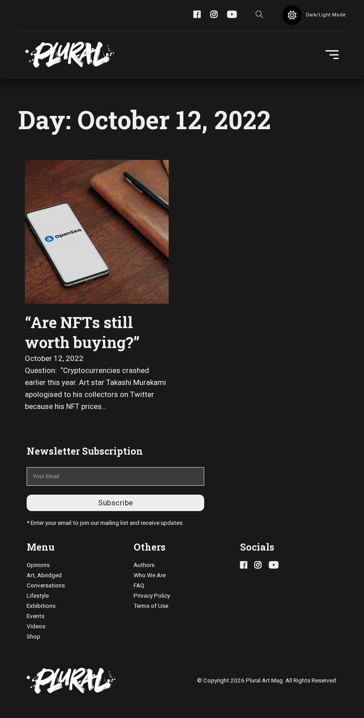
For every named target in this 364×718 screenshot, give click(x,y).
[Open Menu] (332, 55)
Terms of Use (151, 606)
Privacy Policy (152, 595)
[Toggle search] (259, 15)
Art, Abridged (44, 575)
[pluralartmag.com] (69, 55)
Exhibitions (41, 606)
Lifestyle (38, 595)
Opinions (38, 565)
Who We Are (150, 575)
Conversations (46, 585)
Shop (33, 636)
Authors (144, 565)
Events (35, 616)
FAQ (139, 585)
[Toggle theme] (292, 15)
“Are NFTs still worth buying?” (82, 332)
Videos (36, 626)
